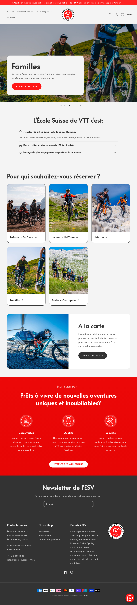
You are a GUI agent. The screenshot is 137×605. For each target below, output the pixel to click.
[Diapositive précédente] (50, 105)
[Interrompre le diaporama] (87, 105)
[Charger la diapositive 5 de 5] (73, 105)
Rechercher (44, 531)
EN (128, 14)
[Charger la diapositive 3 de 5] (65, 105)
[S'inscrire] (90, 504)
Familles (15, 300)
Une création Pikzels (61, 596)
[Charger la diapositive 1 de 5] (57, 105)
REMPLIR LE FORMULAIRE (108, 86)
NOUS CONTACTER (93, 355)
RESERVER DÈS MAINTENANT (68, 464)
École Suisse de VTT (81, 596)
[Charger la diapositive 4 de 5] (69, 105)
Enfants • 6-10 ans (22, 237)
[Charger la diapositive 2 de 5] (61, 105)
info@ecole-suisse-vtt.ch (21, 559)
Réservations (46, 535)
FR (131, 14)
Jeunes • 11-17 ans (63, 237)
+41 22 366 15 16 (15, 555)
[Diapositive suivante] (80, 105)
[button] (25, 12)
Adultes (99, 237)
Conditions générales (50, 539)
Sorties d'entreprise (64, 300)
